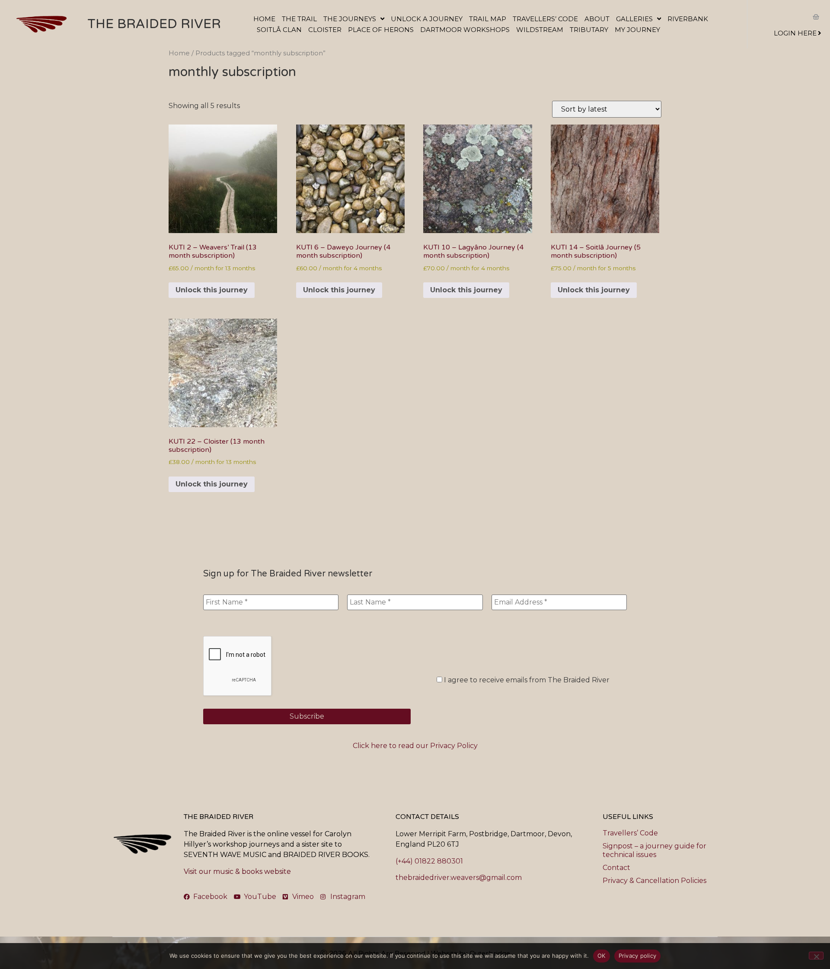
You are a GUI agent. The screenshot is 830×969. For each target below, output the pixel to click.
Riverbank (687, 19)
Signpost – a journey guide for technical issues (654, 850)
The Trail (299, 19)
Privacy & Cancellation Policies (654, 880)
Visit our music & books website (237, 871)
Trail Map (487, 19)
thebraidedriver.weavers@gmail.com (459, 877)
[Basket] (816, 17)
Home (264, 19)
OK (601, 955)
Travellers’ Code (545, 19)
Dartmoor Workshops (465, 30)
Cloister (325, 30)
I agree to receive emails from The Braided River (526, 680)
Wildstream (539, 30)
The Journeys (349, 19)
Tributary (589, 30)
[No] (816, 955)
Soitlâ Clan (279, 30)
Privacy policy (638, 955)
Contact (616, 867)
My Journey (637, 30)
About (597, 19)
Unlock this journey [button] (212, 290)
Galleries (634, 19)
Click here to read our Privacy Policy (415, 746)
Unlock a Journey (427, 19)
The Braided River (154, 24)
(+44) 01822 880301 (429, 861)
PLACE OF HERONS (381, 30)
